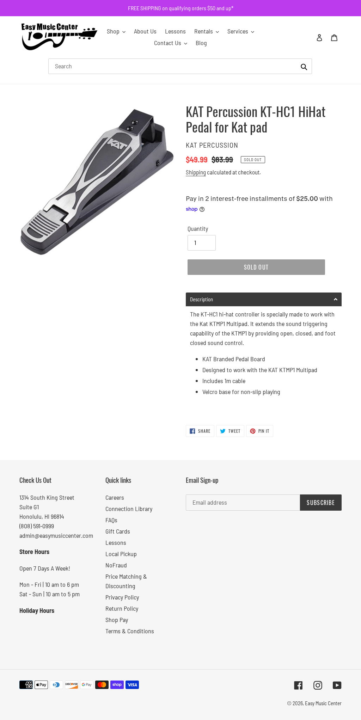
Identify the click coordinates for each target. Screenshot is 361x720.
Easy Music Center (323, 703)
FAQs (111, 520)
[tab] (264, 299)
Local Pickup (121, 554)
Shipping (196, 172)
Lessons (115, 542)
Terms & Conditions (129, 631)
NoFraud (116, 565)
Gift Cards (117, 531)
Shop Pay (116, 619)
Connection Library (128, 508)
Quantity (198, 228)
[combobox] (180, 66)
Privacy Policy (122, 597)
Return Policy (121, 608)
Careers (114, 497)
